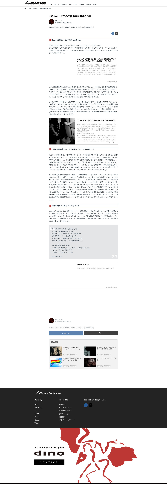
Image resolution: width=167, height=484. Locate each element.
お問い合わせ (63, 414)
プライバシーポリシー (67, 420)
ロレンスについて (65, 407)
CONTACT (49, 462)
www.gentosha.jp (57, 256)
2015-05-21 (58, 21)
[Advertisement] (63, 302)
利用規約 (62, 417)
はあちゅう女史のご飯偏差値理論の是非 (70, 16)
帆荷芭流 (58, 22)
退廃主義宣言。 (67, 22)
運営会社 (62, 404)
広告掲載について (65, 411)
